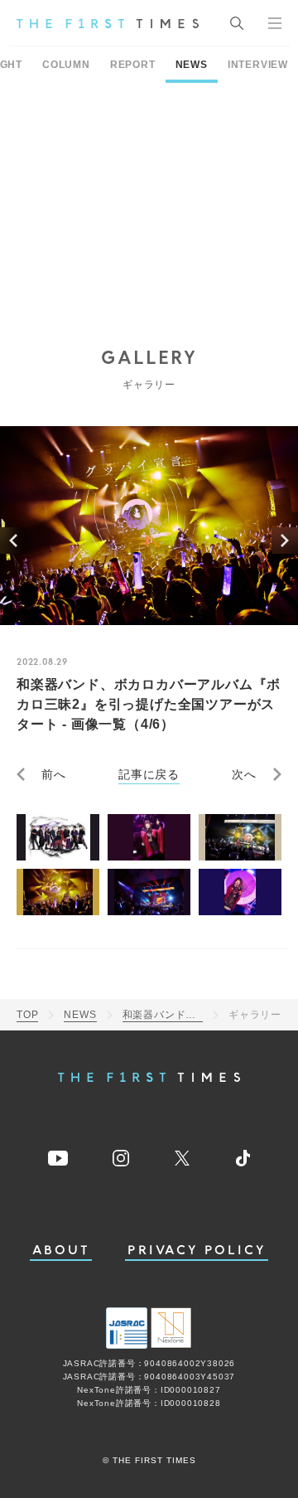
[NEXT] (285, 540)
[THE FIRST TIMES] (108, 23)
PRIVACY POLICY (196, 1250)
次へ (244, 774)
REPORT (133, 64)
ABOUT (61, 1250)
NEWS (191, 64)
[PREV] (13, 540)
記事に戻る (149, 774)
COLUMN (66, 64)
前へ (53, 774)
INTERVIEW (258, 64)
